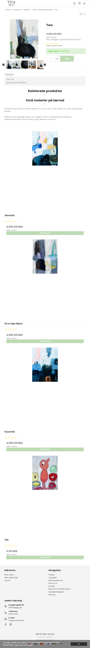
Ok (79, 644)
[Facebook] (5, 625)
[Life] (45, 496)
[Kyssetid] (45, 388)
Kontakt (52, 586)
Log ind (7, 580)
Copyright (53, 577)
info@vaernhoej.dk (16, 620)
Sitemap (52, 595)
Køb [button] (67, 58)
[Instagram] (10, 625)
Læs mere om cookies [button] (23, 645)
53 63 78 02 (13, 614)
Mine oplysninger (11, 577)
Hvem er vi (53, 583)
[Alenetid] (45, 171)
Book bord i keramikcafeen (59, 589)
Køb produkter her (56, 580)
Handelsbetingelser (56, 592)
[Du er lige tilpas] (45, 279)
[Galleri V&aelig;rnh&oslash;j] (11, 3)
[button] (80, 14)
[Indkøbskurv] (79, 3)
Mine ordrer (9, 575)
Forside (51, 575)
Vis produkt (45, 233)
